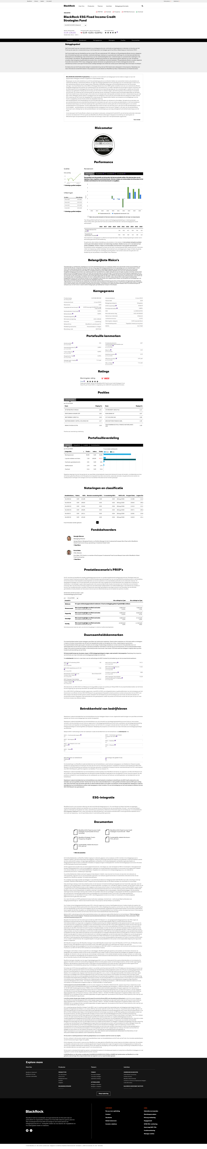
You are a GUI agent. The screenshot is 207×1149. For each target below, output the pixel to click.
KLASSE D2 (68, 506)
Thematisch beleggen (96, 1076)
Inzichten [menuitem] (109, 6)
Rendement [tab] (88, 169)
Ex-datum (66, 197)
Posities (123, 40)
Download (140, 11)
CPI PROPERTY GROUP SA (112, 409)
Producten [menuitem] (91, 6)
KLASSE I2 (68, 513)
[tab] (73, 178)
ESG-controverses (131, 915)
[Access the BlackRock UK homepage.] (35, 1112)
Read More (78, 545)
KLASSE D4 (68, 510)
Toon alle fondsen (62, 1074)
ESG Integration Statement (71, 811)
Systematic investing (96, 1078)
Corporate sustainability (31, 1076)
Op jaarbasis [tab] (99, 173)
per (65, 598)
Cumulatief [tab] (110, 173)
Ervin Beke (77, 550)
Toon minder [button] (137, 119)
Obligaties (60, 1082)
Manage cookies (149, 1133)
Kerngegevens (97, 40)
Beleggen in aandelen (96, 1084)
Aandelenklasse (69, 495)
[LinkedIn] (27, 1130)
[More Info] (117, 32)
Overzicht (70, 40)
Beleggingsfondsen (62, 1078)
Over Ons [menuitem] (81, 6)
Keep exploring (103, 1093)
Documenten (136, 40)
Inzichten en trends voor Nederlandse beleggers (135, 1080)
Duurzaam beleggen (96, 1074)
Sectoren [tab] (67, 445)
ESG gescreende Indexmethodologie (116, 915)
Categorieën (68, 451)
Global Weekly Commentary (130, 1074)
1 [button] (97, 522)
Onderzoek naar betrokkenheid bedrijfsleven (95, 915)
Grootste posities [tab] (69, 399)
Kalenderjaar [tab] (89, 173)
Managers (112, 40)
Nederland (176, 1)
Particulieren (167, 1)
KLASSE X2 (68, 517)
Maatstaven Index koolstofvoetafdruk (73, 915)
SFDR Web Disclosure (129, 11)
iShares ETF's (61, 1076)
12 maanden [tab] (120, 173)
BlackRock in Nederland (31, 1072)
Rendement (82, 40)
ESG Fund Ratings (134, 914)
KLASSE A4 (68, 502)
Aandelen (60, 1080)
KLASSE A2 (68, 499)
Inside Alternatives (128, 1082)
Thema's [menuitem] (100, 6)
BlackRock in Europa (30, 1074)
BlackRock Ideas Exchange (130, 1078)
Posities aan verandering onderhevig (74, 431)
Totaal (82, 381)
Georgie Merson (79, 536)
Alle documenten (80, 852)
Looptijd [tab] (85, 445)
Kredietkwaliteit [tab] (95, 445)
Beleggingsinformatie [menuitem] (121, 6)
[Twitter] (31, 1130)
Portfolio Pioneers (128, 1076)
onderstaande (69, 658)
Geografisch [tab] (77, 445)
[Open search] (142, 6)
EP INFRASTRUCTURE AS (72, 409)
